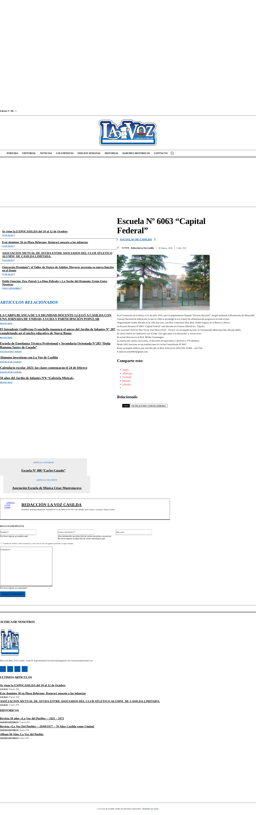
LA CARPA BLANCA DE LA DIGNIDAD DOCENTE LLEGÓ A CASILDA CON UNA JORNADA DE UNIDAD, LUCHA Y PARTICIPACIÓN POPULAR (55, 317)
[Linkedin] (24, 111)
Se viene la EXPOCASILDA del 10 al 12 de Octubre (35, 231)
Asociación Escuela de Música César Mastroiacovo (46, 488)
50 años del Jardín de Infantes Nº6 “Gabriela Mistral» (37, 378)
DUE (156, 809)
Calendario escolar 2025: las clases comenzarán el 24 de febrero (43, 367)
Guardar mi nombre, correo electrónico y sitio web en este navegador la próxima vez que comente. (38, 543)
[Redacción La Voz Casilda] (119, 248)
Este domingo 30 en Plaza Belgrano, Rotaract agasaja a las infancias (45, 242)
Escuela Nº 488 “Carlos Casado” (43, 470)
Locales (8, 235)
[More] (251, 247)
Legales (8, 260)
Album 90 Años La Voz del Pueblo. (22, 734)
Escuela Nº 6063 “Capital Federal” (148, 406)
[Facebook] (18, 111)
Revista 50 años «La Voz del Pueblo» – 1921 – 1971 (32, 718)
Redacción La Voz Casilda (142, 248)
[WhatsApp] (241, 247)
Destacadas (6, 324)
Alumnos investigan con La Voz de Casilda (29, 357)
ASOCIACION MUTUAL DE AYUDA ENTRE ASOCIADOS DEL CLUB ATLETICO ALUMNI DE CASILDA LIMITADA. (57, 254)
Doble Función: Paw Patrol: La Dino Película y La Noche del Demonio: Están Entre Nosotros (54, 282)
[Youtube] (36, 111)
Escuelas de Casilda (11, 352)
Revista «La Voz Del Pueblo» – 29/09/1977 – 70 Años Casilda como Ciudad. (47, 726)
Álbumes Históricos (9, 722)
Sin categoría (11, 288)
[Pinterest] (232, 247)
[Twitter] (30, 111)
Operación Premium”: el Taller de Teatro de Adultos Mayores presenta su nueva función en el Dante (58, 268)
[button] (172, 153)
